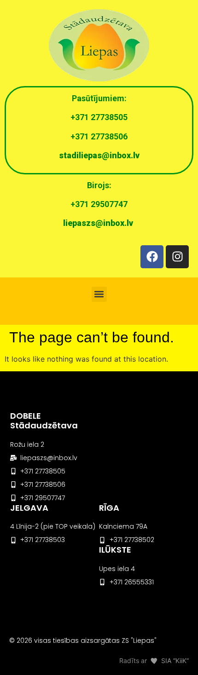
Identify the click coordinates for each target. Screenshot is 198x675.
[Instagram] (177, 256)
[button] (99, 294)
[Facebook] (151, 256)
